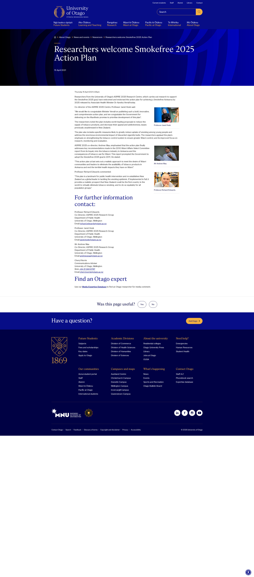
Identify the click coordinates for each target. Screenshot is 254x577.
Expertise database (184, 382)
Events (146, 378)
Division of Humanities (121, 351)
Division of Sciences (120, 355)
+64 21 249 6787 (87, 269)
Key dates (82, 351)
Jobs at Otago (149, 355)
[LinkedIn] (177, 413)
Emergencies (181, 343)
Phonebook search (184, 378)
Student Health (182, 351)
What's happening (154, 369)
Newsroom (97, 37)
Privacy (125, 430)
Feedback (77, 430)
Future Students (88, 338)
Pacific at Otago (85, 390)
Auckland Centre (118, 374)
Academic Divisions (122, 338)
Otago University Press (153, 347)
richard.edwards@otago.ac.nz (93, 223)
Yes (142, 304)
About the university (155, 338)
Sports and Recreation (153, 382)
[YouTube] (199, 413)
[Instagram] (192, 413)
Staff (172, 3)
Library (189, 3)
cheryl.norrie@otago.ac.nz (91, 272)
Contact (199, 3)
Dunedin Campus (118, 382)
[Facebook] (185, 413)
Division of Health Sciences (123, 347)
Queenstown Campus (120, 394)
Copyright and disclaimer (110, 430)
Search (68, 430)
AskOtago (193, 321)
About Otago (65, 37)
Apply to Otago (85, 355)
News (145, 374)
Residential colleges (152, 343)
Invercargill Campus (120, 390)
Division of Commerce (121, 343)
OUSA (146, 359)
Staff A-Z (180, 374)
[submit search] (199, 12)
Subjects (82, 343)
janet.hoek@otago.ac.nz (90, 240)
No (153, 304)
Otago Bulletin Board (152, 386)
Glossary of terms (91, 430)
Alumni (180, 3)
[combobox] (176, 12)
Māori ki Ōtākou (85, 386)
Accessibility (136, 430)
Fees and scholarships (88, 347)
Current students (159, 3)
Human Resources (184, 347)
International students (88, 394)
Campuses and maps (123, 369)
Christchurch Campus (121, 378)
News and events (81, 37)
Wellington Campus (119, 386)
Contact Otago (184, 369)
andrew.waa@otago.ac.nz (91, 256)
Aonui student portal (87, 374)
